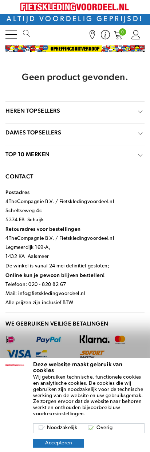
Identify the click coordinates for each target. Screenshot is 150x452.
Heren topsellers (32, 110)
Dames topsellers (33, 132)
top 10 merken (27, 154)
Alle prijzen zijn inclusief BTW (39, 303)
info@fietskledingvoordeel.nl (51, 293)
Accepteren (58, 443)
